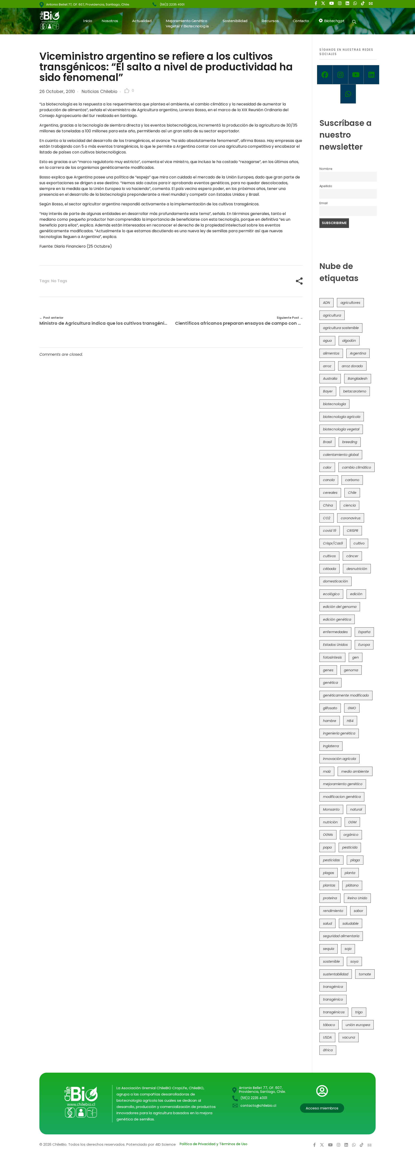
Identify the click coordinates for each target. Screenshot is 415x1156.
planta (350, 872)
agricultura (332, 315)
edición (356, 594)
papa (327, 847)
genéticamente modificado (346, 695)
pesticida (349, 847)
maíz (327, 771)
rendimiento (333, 910)
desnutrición (357, 568)
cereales (330, 492)
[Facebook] (325, 74)
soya (354, 961)
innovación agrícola (339, 758)
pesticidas (331, 860)
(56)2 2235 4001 (172, 4)
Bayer (328, 391)
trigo (359, 1012)
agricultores (350, 302)
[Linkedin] (371, 74)
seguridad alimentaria (341, 936)
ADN (326, 302)
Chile (352, 492)
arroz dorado (352, 366)
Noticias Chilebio (99, 91)
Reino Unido (357, 898)
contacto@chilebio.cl (258, 1105)
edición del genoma (339, 606)
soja (348, 948)
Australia (330, 378)
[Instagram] (340, 74)
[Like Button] (127, 90)
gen (355, 657)
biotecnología (334, 404)
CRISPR (352, 530)
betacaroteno (354, 391)
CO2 (326, 518)
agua (327, 340)
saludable (350, 923)
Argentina (358, 353)
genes (328, 670)
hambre (329, 720)
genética (330, 682)
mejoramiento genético (342, 784)
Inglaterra (331, 746)
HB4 (350, 720)
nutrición (330, 822)
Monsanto (331, 809)
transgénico (333, 999)
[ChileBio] (52, 20)
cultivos (329, 556)
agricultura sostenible (341, 327)
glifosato (330, 708)
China (328, 505)
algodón (349, 340)
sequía (328, 948)
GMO (352, 708)
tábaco (329, 1024)
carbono (352, 479)
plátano (352, 885)
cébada (329, 568)
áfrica (328, 1050)
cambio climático (356, 467)
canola (329, 479)
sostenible (331, 961)
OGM (352, 822)
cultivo (359, 543)
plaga (355, 860)
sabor (358, 910)
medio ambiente (355, 771)
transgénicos (334, 1012)
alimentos (331, 353)
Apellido (325, 186)
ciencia (349, 505)
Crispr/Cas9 (333, 543)
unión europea (358, 1024)
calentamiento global (341, 454)
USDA (327, 1037)
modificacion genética (342, 796)
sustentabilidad (335, 974)
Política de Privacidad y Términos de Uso (213, 1144)
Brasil (327, 442)
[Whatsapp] (348, 94)
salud (327, 923)
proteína (330, 898)
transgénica (333, 986)
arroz (327, 366)
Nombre (325, 169)
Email (323, 203)
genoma (351, 670)
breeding (349, 442)
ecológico (331, 594)
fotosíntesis (332, 657)
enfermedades (335, 632)
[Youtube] (356, 74)
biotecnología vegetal (341, 429)
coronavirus (350, 518)
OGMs (328, 834)
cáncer (352, 556)
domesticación (335, 581)
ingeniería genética (339, 733)
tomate (365, 974)
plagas (328, 872)
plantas (329, 885)
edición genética (337, 619)
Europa (364, 644)
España (364, 632)
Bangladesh (357, 378)
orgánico (350, 834)
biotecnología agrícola (341, 416)
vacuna (348, 1037)
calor (327, 467)
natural (356, 809)
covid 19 (329, 530)
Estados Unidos (335, 644)
